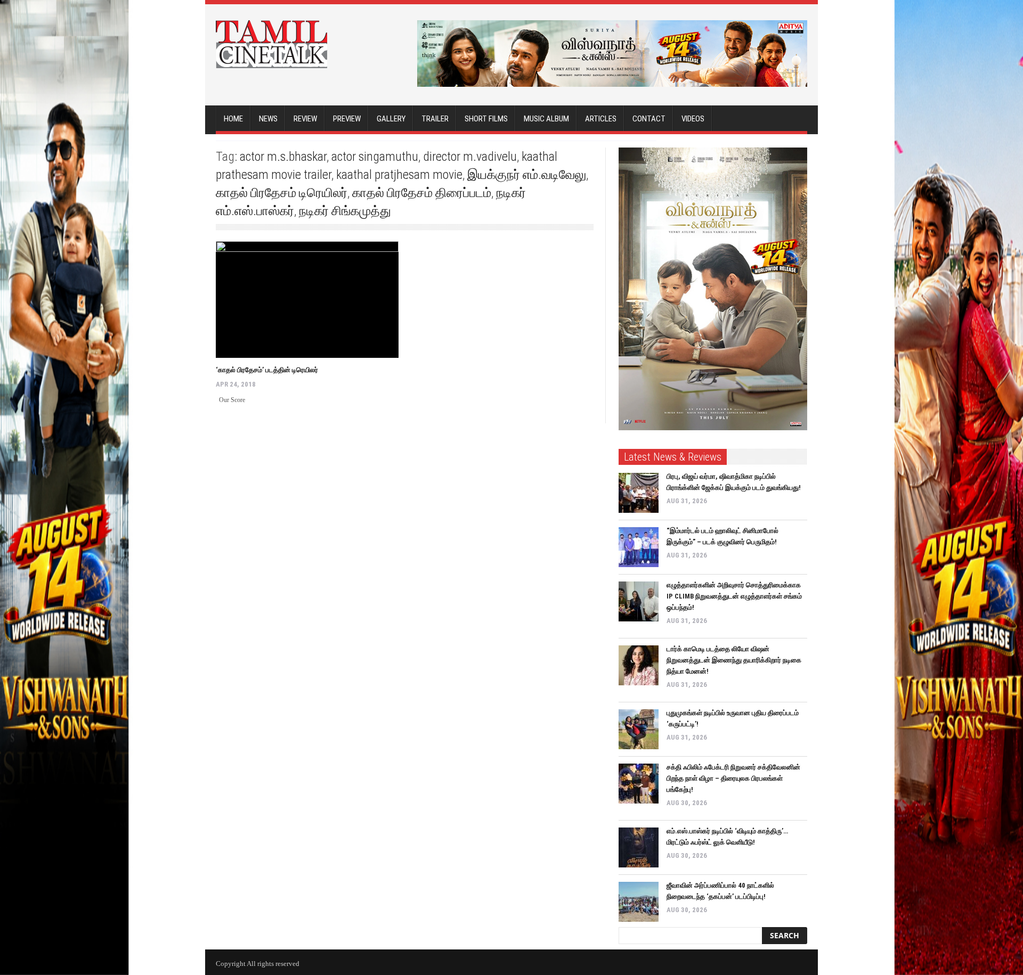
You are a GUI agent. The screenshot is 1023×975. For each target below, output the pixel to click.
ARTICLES (600, 119)
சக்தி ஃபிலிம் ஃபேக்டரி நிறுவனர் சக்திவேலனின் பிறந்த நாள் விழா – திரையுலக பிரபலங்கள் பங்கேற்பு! (733, 778)
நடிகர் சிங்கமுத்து (345, 210)
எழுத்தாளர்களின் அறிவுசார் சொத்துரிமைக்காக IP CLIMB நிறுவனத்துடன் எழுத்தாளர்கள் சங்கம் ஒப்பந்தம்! (734, 596)
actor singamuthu (374, 156)
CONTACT (648, 119)
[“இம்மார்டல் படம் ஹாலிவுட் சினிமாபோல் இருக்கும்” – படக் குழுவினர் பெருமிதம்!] (639, 547)
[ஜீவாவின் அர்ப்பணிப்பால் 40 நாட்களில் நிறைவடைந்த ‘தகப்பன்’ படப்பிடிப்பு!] (639, 902)
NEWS (268, 119)
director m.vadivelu (470, 156)
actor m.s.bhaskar (283, 156)
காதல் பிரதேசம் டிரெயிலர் (281, 192)
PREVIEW (347, 119)
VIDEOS (692, 119)
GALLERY (391, 119)
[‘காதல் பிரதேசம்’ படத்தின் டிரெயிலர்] (307, 299)
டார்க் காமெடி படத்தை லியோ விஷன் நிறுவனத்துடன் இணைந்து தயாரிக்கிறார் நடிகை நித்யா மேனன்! (734, 660)
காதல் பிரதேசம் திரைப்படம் (421, 192)
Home (233, 119)
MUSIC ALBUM (546, 119)
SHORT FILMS (486, 119)
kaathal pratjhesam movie (399, 174)
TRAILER (435, 119)
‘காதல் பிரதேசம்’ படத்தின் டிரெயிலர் (267, 370)
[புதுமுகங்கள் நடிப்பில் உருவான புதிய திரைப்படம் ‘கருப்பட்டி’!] (639, 729)
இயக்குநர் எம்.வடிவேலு (526, 174)
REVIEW (305, 119)
